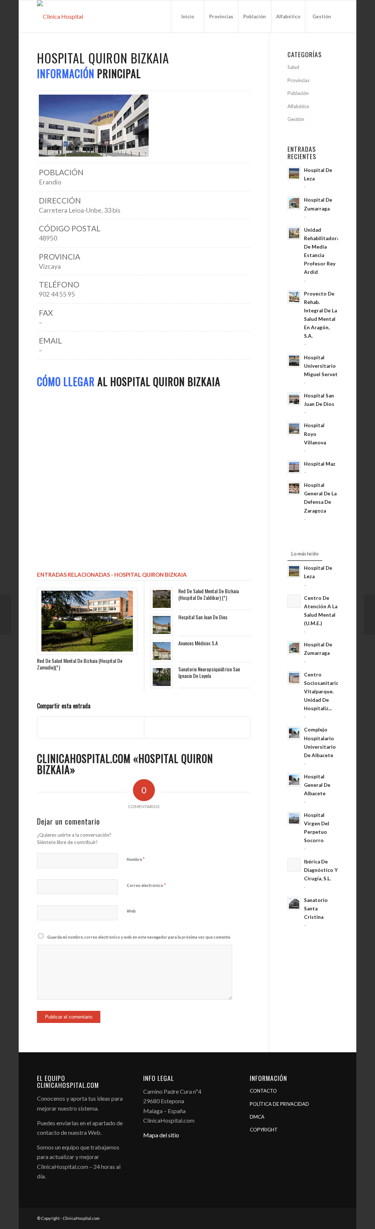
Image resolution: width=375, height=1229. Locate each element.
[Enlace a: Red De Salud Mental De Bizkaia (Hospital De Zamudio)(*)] (87, 621)
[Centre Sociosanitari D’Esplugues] (369, 614)
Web (131, 911)
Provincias (298, 80)
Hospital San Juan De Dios (202, 617)
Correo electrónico (146, 885)
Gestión (295, 119)
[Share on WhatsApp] (197, 727)
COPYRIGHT (264, 1130)
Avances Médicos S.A (198, 643)
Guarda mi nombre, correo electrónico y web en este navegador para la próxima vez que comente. (139, 937)
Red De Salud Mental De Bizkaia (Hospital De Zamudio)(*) (79, 664)
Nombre (136, 859)
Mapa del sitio (161, 1134)
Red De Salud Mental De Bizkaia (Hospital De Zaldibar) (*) (208, 594)
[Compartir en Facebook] (90, 727)
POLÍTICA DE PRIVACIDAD (279, 1104)
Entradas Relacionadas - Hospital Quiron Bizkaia (112, 574)
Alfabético (298, 106)
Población (298, 93)
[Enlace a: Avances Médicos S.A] (162, 651)
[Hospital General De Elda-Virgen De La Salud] (5, 614)
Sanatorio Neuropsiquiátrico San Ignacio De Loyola (209, 672)
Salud (293, 67)
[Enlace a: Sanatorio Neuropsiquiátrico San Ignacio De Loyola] (162, 677)
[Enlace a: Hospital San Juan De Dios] (162, 625)
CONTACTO (263, 1091)
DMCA (257, 1117)
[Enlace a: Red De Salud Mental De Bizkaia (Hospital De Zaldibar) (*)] (162, 599)
